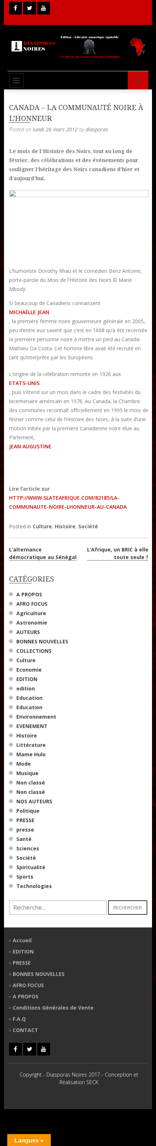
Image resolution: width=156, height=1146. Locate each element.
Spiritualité (30, 867)
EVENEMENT (32, 726)
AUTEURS (28, 632)
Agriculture (31, 613)
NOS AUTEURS (34, 801)
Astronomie (31, 622)
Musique (27, 773)
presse (25, 829)
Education (29, 697)
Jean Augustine (30, 446)
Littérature (31, 744)
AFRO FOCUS (32, 603)
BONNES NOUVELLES (42, 641)
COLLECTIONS (34, 650)
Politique (28, 810)
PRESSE (25, 820)
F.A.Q (19, 1018)
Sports (24, 876)
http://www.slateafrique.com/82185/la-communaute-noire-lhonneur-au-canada (68, 502)
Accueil (22, 940)
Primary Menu (16, 80)
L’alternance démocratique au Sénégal (43, 553)
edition (25, 688)
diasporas (97, 129)
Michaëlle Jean (29, 312)
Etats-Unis (24, 383)
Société (88, 526)
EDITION (26, 679)
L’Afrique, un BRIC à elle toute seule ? (117, 553)
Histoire (65, 526)
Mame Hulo (31, 754)
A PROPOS (29, 594)
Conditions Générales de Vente (53, 1007)
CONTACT (25, 1030)
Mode (23, 763)
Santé (24, 839)
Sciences (27, 848)
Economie (29, 669)
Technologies (34, 886)
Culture (42, 526)
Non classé (30, 782)
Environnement (36, 716)
